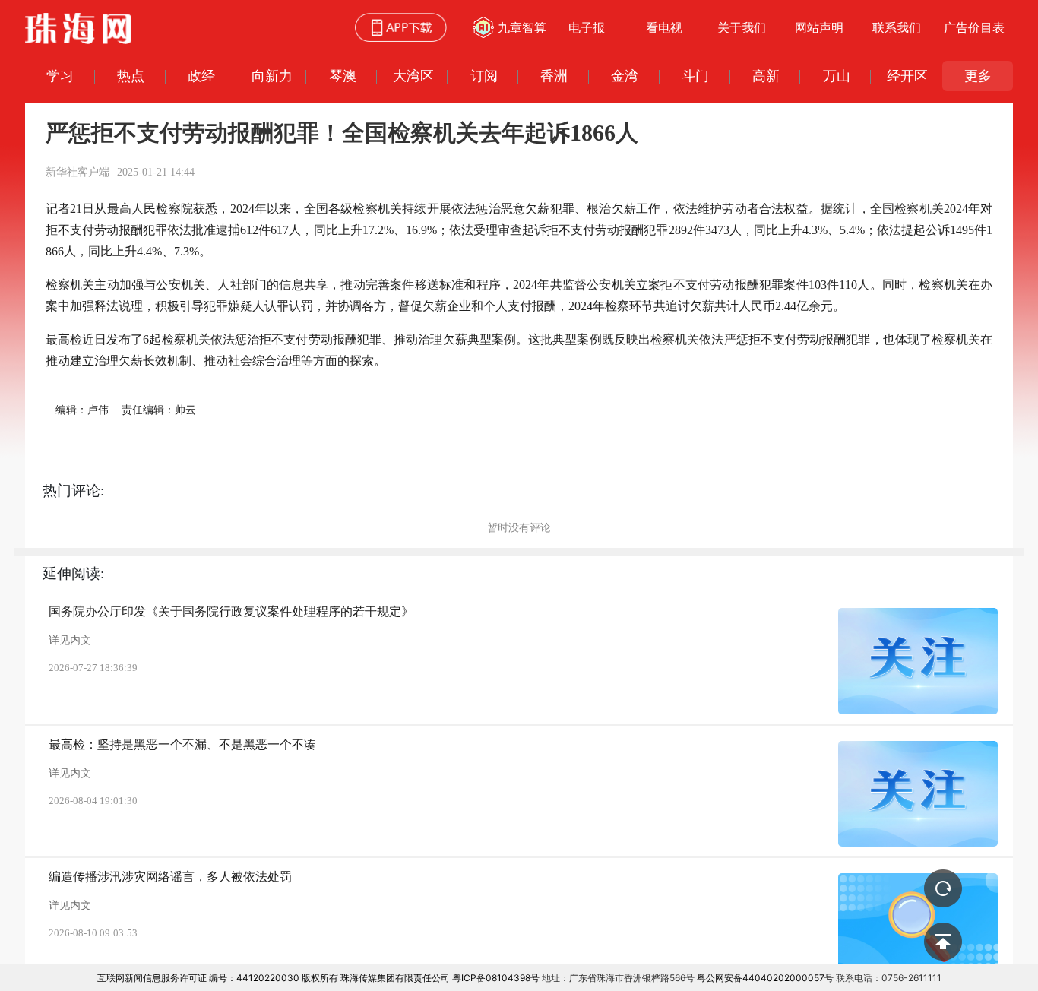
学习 (60, 76)
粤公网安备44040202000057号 (765, 977)
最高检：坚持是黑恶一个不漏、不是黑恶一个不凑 (182, 744)
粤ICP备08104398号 (496, 977)
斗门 (695, 76)
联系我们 (896, 27)
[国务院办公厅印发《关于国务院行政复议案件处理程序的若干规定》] (918, 661)
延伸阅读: (73, 573)
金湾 (624, 76)
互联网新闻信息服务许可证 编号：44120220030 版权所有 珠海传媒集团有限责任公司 (273, 977)
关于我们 (741, 27)
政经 (201, 76)
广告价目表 (974, 27)
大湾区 (413, 76)
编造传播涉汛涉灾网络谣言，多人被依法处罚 (170, 876)
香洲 (554, 76)
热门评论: (73, 491)
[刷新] (943, 888)
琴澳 (342, 76)
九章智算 (522, 27)
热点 (130, 76)
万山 (836, 76)
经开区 (907, 76)
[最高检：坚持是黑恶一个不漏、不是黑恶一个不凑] (918, 794)
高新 (766, 76)
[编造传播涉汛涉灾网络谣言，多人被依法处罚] (918, 926)
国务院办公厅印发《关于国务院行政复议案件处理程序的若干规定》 (231, 611)
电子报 (586, 27)
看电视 (664, 27)
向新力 (272, 76)
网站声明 (819, 27)
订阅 (484, 76)
